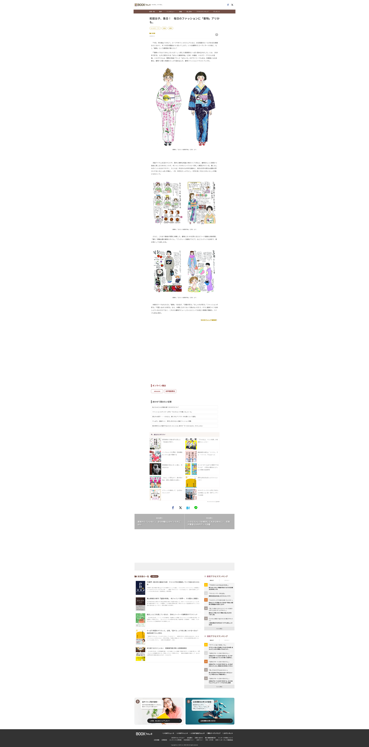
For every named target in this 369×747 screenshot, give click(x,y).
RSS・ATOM (209, 740)
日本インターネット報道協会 (224, 740)
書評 (160, 11)
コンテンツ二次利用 (175, 740)
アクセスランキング (203, 11)
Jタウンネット (228, 733)
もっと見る (219, 628)
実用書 (153, 33)
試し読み (189, 11)
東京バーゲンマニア (214, 733)
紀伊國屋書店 (170, 391)
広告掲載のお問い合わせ (208, 721)
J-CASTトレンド (182, 733)
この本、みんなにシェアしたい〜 (160, 721)
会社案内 (189, 738)
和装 (164, 28)
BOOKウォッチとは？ (178, 738)
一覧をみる (154, 576)
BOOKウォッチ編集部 (208, 320)
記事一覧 (152, 11)
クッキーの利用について (225, 738)
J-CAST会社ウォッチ (198, 733)
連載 (180, 11)
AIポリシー (200, 740)
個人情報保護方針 (210, 738)
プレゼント (216, 11)
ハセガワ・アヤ (155, 28)
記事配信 (164, 740)
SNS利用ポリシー (189, 740)
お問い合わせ (199, 738)
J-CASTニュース (168, 733)
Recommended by (211, 501)
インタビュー (171, 11)
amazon (157, 391)
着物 (171, 28)
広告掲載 (156, 740)
